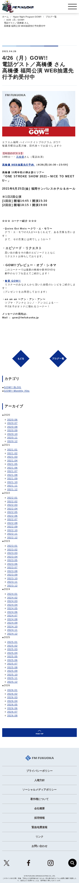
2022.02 (12, 501)
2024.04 (12, 605)
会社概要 (39, 808)
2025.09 (12, 671)
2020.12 (12, 441)
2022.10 (12, 530)
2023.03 (12, 553)
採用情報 (39, 817)
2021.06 (12, 467)
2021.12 (12, 489)
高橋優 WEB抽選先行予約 (18, 164)
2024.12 (12, 633)
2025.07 (12, 663)
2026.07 (12, 711)
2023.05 (12, 560)
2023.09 (12, 574)
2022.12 (12, 537)
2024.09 (12, 622)
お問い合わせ (39, 846)
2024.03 (12, 601)
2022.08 (12, 523)
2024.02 (12, 597)
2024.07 (12, 615)
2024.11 (12, 630)
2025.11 (12, 678)
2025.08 (12, 667)
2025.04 (12, 653)
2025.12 (12, 682)
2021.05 (12, 464)
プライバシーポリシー (39, 770)
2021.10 (12, 482)
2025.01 (12, 642)
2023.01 (12, 545)
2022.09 (12, 526)
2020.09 (12, 430)
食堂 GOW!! (13, 280)
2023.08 (12, 571)
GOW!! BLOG (12, 387)
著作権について (39, 799)
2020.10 (12, 434)
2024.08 (12, 619)
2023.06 (12, 564)
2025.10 (12, 674)
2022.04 (12, 508)
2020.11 (12, 437)
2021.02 (12, 453)
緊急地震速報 (39, 827)
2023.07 (12, 567)
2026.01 (12, 690)
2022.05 (12, 512)
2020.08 (12, 427)
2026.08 (12, 715)
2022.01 (12, 497)
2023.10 (12, 578)
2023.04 (12, 556)
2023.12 (12, 585)
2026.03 (12, 697)
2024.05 (12, 608)
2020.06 (12, 419)
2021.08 (12, 475)
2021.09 (12, 478)
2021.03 (12, 456)
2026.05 (12, 704)
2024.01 (12, 594)
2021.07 (12, 471)
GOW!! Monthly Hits (17, 390)
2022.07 (12, 519)
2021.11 (12, 485)
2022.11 (12, 533)
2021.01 (12, 449)
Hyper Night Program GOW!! (27, 17)
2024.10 (12, 626)
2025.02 (12, 645)
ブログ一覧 (51, 17)
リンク (39, 836)
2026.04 (12, 701)
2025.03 (12, 649)
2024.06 (12, 612)
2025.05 (12, 656)
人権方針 (39, 780)
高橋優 (20, 156)
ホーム (5, 17)
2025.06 (12, 660)
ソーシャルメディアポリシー (39, 789)
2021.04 (12, 460)
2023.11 (12, 582)
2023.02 (12, 549)
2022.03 (12, 505)
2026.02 (12, 694)
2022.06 (12, 516)
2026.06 (12, 708)
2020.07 (12, 423)
